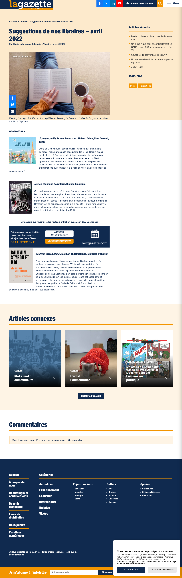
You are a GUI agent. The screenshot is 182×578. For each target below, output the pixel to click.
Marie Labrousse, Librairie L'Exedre (32, 44)
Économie (45, 496)
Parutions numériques (17, 533)
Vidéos (43, 513)
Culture (23, 21)
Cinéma (112, 492)
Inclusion (79, 492)
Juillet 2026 (137, 67)
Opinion (145, 484)
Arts (110, 489)
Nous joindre (17, 525)
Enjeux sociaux (83, 484)
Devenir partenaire (16, 505)
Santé (77, 499)
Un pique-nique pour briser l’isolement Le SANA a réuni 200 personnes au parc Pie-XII (152, 47)
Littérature (26, 56)
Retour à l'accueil (91, 396)
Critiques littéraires (151, 492)
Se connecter (75, 440)
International (47, 502)
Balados (44, 507)
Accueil (13, 21)
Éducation (79, 489)
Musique (112, 502)
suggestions (145, 86)
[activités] (59, 247)
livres (132, 86)
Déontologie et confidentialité (18, 494)
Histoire (112, 495)
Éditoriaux (147, 495)
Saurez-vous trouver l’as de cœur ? (149, 55)
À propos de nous (17, 483)
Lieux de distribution (16, 515)
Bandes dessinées (145, 362)
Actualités (46, 484)
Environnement (49, 490)
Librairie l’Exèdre (17, 131)
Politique (79, 495)
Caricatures (147, 489)
